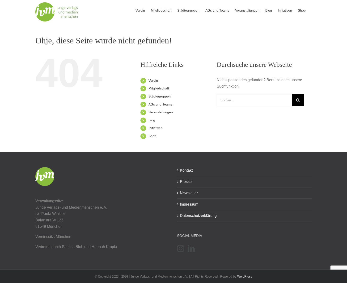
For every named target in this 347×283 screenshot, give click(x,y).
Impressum (189, 204)
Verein (153, 80)
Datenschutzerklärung (198, 216)
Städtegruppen (159, 96)
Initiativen (155, 128)
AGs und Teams (160, 104)
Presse (186, 182)
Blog (151, 120)
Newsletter (189, 193)
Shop (152, 136)
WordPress (244, 276)
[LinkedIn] (191, 248)
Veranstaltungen (160, 112)
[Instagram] (180, 248)
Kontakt (186, 170)
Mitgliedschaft (158, 88)
